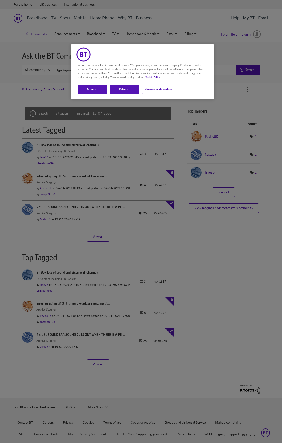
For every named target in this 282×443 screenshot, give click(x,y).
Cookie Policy (152, 77)
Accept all (92, 89)
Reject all (124, 89)
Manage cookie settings (158, 89)
